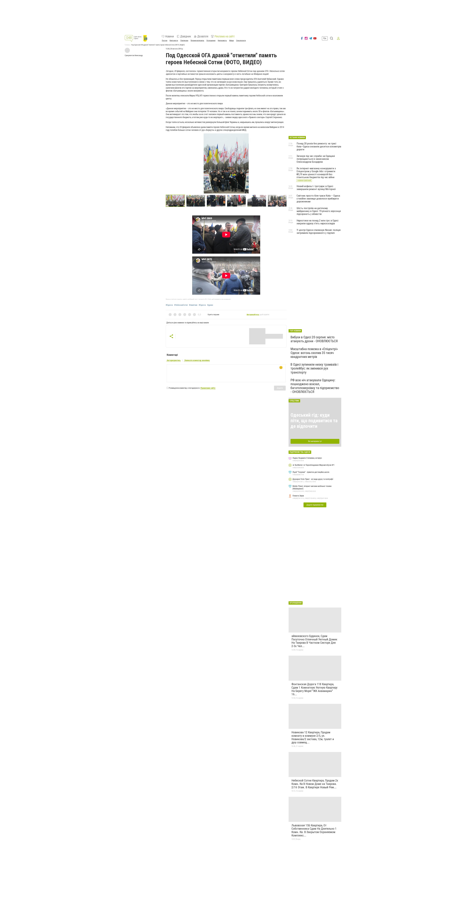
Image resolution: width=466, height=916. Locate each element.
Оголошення (211, 40)
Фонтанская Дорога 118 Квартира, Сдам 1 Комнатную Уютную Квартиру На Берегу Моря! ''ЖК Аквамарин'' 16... (314, 689)
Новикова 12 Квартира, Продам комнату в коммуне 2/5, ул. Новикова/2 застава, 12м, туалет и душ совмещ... (312, 737)
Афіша (231, 40)
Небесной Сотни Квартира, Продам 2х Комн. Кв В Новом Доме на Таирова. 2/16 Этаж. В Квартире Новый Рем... (314, 784)
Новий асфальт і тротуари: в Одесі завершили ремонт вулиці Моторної (316, 188)
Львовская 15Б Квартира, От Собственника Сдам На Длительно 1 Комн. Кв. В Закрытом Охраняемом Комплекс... (314, 830)
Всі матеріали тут (315, 441)
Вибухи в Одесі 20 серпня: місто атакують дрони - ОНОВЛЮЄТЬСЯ (314, 339)
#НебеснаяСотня (181, 305)
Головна (127, 45)
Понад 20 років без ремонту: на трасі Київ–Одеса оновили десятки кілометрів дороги (319, 146)
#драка (210, 305)
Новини (169, 36)
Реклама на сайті (225, 36)
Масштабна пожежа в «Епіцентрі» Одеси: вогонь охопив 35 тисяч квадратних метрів (314, 353)
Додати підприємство (314, 505)
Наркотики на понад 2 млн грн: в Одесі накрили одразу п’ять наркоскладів (317, 222)
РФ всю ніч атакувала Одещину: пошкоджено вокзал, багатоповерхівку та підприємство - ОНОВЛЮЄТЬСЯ (315, 386)
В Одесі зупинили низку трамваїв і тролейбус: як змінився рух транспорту (314, 368)
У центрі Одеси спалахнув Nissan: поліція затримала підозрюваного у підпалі (319, 231)
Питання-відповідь (197, 40)
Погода (164, 40)
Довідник (185, 36)
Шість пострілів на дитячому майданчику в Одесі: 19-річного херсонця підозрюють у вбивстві (319, 211)
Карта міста (174, 40)
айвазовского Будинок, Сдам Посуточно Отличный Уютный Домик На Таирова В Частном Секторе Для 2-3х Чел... (314, 641)
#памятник (193, 305)
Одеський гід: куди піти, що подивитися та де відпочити (314, 420)
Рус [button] (324, 38)
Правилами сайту (208, 388)
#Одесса (169, 305)
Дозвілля (202, 36)
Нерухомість (222, 40)
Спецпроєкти (241, 40)
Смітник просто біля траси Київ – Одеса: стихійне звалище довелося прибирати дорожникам (318, 198)
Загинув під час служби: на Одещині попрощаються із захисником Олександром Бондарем (316, 159)
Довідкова (184, 40)
